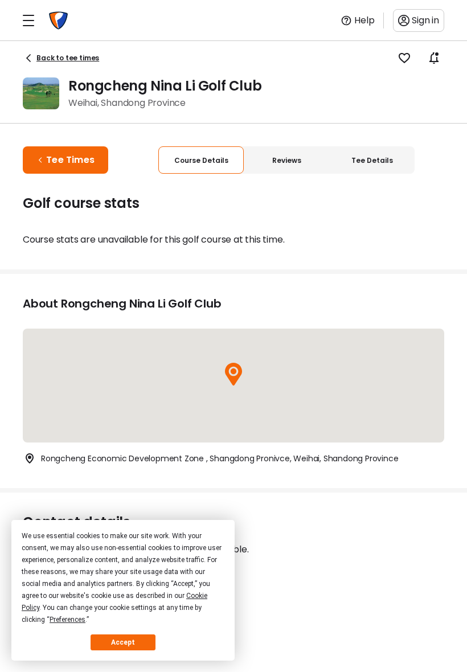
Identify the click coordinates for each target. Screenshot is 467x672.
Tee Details (372, 160)
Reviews (286, 160)
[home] (58, 20)
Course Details (201, 160)
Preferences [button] (67, 620)
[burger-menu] (28, 20)
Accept (123, 642)
